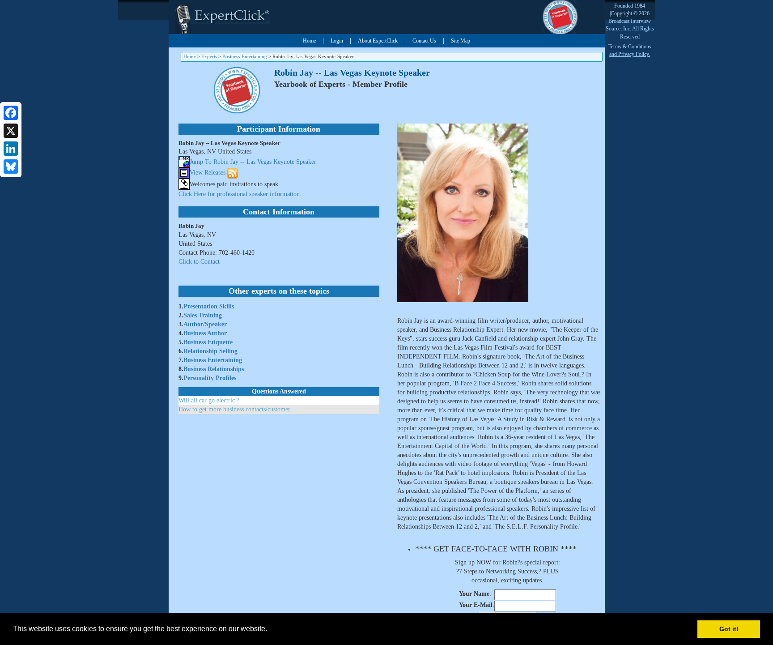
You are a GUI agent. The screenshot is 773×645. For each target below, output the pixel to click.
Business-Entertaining (244, 56)
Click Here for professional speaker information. (240, 194)
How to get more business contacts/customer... (236, 409)
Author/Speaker (205, 324)
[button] (270, 629)
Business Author (205, 333)
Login (337, 41)
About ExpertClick (378, 41)
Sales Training (202, 315)
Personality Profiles (209, 378)
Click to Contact (199, 261)
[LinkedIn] (11, 149)
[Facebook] (11, 113)
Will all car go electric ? (208, 400)
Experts (209, 56)
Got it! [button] (729, 628)
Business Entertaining (212, 360)
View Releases (207, 172)
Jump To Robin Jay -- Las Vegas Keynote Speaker (253, 161)
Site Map (460, 41)
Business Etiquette (208, 342)
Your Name (474, 593)
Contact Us (424, 41)
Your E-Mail (476, 605)
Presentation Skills (208, 306)
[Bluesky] (11, 166)
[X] (11, 131)
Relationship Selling (210, 351)
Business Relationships (213, 369)
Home (309, 41)
